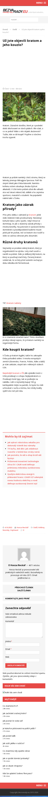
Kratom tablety (14, 303)
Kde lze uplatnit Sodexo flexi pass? (17, 773)
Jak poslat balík (9, 736)
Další (35, 527)
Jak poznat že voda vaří (13, 721)
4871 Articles (34, 565)
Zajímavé (14, 530)
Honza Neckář (23, 527)
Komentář (9, 621)
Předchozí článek (24, 587)
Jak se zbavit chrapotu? (12, 766)
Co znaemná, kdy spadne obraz (16, 751)
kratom (32, 215)
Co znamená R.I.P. (10, 706)
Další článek (24, 590)
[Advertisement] (24, 64)
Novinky (6, 530)
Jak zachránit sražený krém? (15, 713)
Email (8, 649)
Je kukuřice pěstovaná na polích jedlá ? (19, 728)
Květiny (41, 527)
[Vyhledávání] (24, 19)
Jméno (8, 641)
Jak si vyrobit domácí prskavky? (16, 758)
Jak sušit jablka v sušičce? (13, 743)
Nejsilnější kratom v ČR (13, 373)
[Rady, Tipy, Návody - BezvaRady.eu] (24, 11)
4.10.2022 (8, 527)
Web (7, 657)
